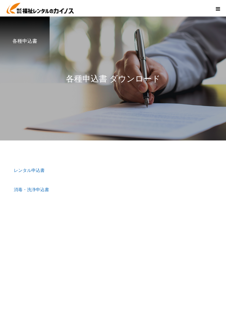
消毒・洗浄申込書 (31, 189)
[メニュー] (217, 8)
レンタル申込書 (29, 170)
